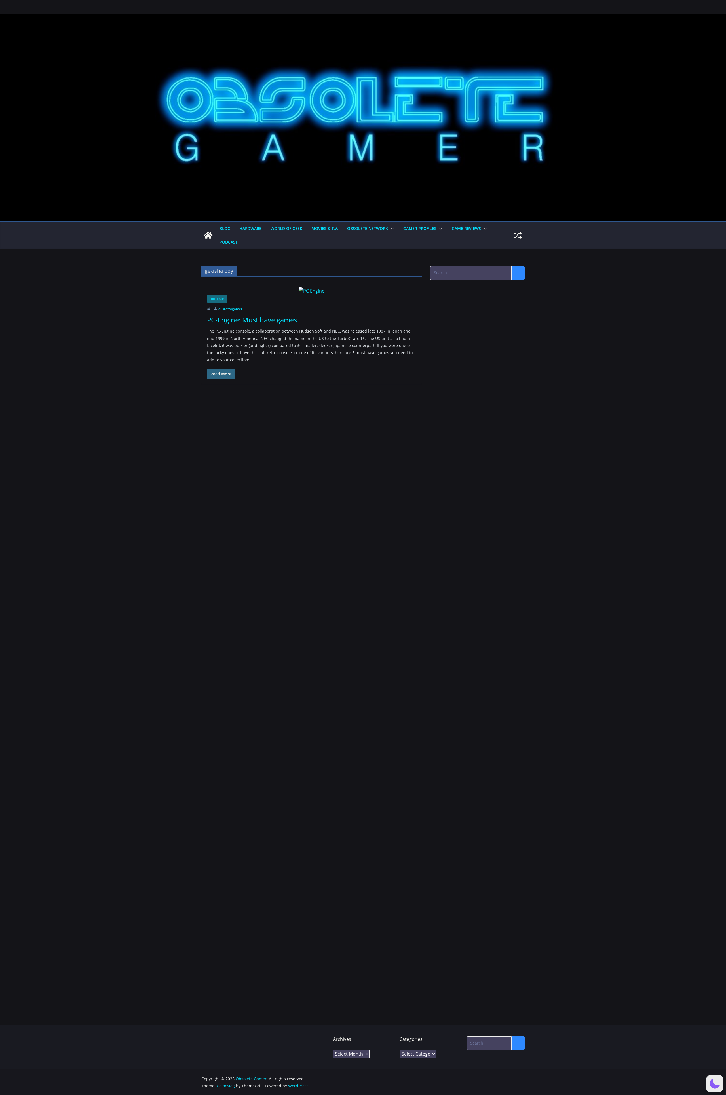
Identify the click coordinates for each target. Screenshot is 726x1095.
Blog (225, 228)
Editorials (217, 299)
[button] (391, 228)
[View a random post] (518, 235)
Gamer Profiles (419, 228)
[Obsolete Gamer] (208, 235)
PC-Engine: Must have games (252, 319)
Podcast (229, 242)
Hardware (250, 228)
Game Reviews (466, 228)
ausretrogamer (230, 308)
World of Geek (286, 228)
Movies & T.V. (324, 228)
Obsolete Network (367, 228)
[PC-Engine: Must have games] (311, 291)
